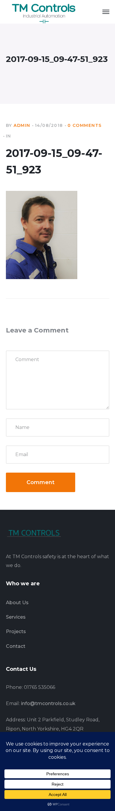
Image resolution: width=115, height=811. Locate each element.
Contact (15, 646)
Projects (16, 631)
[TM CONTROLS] (44, 11)
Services (16, 617)
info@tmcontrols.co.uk (48, 703)
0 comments (85, 125)
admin (22, 125)
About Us (17, 602)
